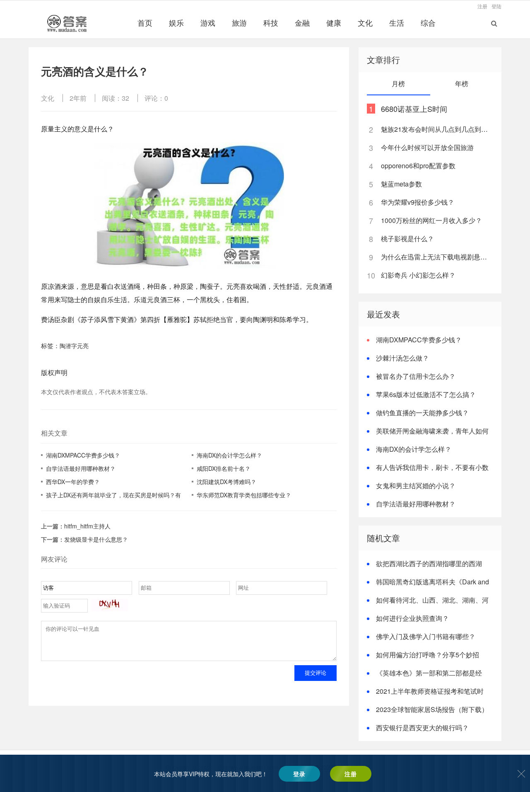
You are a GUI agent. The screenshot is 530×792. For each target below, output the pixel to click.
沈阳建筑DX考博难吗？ (226, 481)
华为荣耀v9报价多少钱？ (417, 202)
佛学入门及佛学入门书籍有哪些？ (425, 636)
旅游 (239, 22)
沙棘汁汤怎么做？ (402, 358)
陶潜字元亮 (74, 346)
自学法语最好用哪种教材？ (81, 468)
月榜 (398, 83)
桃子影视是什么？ (407, 238)
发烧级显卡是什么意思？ (96, 539)
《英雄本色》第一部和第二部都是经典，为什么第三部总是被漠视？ (424, 678)
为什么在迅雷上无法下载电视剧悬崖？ (436, 257)
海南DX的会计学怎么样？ (229, 455)
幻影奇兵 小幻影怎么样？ (418, 275)
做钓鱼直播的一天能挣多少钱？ (422, 412)
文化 (365, 22)
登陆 (496, 6)
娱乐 (176, 22)
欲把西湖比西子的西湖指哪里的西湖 (429, 563)
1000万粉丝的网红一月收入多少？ (431, 220)
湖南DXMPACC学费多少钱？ (83, 455)
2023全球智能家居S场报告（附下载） (432, 709)
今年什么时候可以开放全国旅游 (427, 147)
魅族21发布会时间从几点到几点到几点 (436, 129)
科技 (270, 22)
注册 (482, 6)
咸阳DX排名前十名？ (224, 468)
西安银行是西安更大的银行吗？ (422, 727)
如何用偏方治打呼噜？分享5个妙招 (427, 654)
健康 (333, 22)
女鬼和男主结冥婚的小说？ (415, 485)
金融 (302, 22)
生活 (396, 22)
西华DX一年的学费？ (73, 481)
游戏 (207, 22)
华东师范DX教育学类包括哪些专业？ (244, 495)
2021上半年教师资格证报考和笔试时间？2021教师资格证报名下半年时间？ (425, 696)
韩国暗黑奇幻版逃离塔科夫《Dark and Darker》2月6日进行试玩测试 (428, 586)
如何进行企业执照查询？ (412, 618)
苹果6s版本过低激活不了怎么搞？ (426, 394)
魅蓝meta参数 (401, 184)
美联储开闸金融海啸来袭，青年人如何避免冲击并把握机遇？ (428, 436)
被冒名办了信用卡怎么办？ (415, 376)
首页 (144, 22)
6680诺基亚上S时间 (414, 109)
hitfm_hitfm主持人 (87, 526)
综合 (428, 22)
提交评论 (315, 673)
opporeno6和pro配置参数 (418, 165)
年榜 (461, 83)
